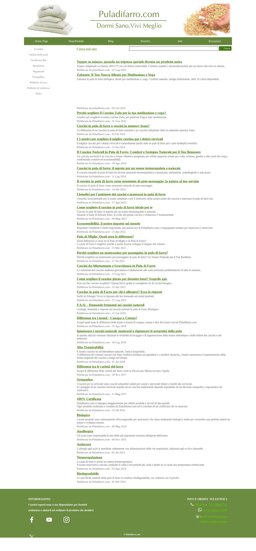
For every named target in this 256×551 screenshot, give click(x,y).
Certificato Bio (38, 60)
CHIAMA (200, 504)
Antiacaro (84, 444)
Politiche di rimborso (38, 88)
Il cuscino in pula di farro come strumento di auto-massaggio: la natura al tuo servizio (138, 181)
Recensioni (215, 41)
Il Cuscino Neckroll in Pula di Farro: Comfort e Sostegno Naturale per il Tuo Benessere (139, 152)
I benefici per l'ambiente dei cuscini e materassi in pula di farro (121, 194)
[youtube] (49, 519)
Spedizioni (38, 65)
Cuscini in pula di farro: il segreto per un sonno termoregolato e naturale (128, 168)
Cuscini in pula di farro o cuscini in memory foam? (113, 126)
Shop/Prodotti (76, 41)
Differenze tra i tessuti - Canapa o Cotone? (107, 318)
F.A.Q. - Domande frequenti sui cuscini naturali (110, 305)
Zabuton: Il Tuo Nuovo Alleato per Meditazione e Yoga (116, 75)
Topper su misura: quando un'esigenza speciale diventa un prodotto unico (129, 62)
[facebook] (31, 519)
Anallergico (85, 431)
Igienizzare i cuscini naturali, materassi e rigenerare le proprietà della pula (129, 331)
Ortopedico (85, 379)
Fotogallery (38, 77)
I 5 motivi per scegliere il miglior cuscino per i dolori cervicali (120, 139)
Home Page (41, 41)
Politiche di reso (38, 82)
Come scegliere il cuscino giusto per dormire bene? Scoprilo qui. (122, 279)
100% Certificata (89, 399)
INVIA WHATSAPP (214, 510)
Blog (110, 41)
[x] (31, 537)
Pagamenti (38, 71)
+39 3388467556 (217, 504)
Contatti (38, 49)
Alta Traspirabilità (90, 347)
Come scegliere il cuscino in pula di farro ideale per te (114, 207)
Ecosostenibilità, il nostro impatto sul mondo (108, 223)
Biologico (83, 415)
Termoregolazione (89, 457)
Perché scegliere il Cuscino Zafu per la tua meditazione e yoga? (121, 113)
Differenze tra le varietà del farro (100, 366)
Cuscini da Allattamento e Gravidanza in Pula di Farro (116, 266)
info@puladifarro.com (214, 516)
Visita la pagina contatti (213, 521)
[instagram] (66, 519)
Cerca (227, 48)
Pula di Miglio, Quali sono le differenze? (105, 236)
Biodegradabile (88, 473)
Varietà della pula (38, 54)
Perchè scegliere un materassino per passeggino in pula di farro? (122, 253)
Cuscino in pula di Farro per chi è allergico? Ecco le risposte (119, 292)
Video (38, 93)
